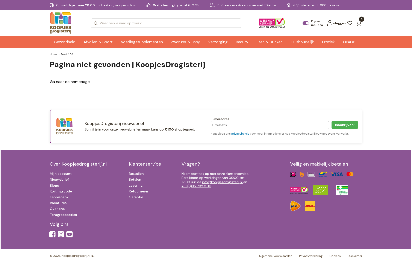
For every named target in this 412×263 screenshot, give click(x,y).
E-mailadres (220, 119)
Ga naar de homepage (70, 81)
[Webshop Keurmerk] (272, 23)
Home (54, 54)
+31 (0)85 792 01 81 (196, 186)
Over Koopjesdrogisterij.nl (78, 164)
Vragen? (191, 164)
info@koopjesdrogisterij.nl (222, 182)
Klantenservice (145, 164)
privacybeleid (240, 133)
